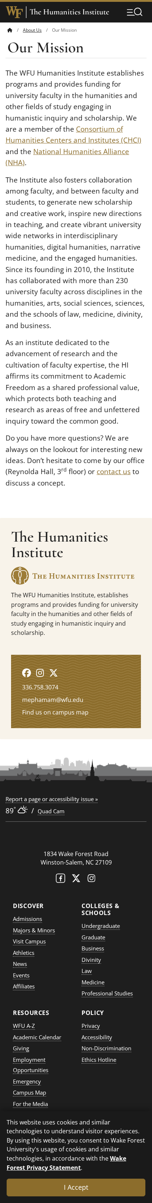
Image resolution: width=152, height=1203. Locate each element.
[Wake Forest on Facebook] (60, 880)
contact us (114, 471)
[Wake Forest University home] (14, 12)
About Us (32, 30)
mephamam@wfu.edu (52, 700)
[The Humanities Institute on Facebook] (26, 673)
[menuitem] (15, 30)
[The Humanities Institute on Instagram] (40, 673)
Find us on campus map (55, 712)
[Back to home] (10, 30)
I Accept (76, 1187)
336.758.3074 (40, 687)
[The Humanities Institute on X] (53, 673)
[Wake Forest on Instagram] (91, 880)
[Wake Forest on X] (76, 880)
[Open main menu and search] (134, 12)
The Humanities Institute (69, 12)
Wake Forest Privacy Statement (66, 1163)
